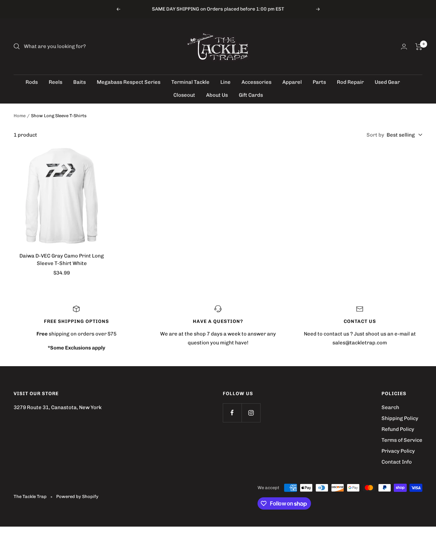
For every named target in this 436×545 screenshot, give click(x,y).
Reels (55, 82)
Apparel (292, 82)
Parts (319, 82)
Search (390, 407)
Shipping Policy (400, 418)
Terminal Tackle (190, 82)
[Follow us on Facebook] (232, 412)
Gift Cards (251, 95)
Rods (32, 82)
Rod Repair (350, 82)
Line (225, 82)
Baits (79, 82)
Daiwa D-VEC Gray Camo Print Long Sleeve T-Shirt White (61, 260)
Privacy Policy (398, 451)
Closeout (184, 95)
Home (20, 115)
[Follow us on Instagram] (251, 412)
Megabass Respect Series (128, 82)
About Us (217, 95)
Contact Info (397, 462)
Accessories (256, 82)
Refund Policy (398, 429)
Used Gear (387, 82)
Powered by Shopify (77, 496)
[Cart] (418, 46)
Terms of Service (402, 440)
